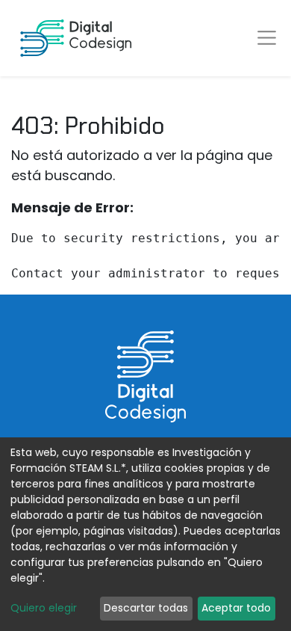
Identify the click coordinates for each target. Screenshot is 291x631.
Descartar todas (146, 607)
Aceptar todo (236, 607)
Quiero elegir (43, 607)
